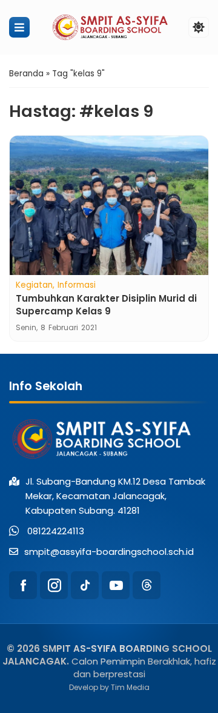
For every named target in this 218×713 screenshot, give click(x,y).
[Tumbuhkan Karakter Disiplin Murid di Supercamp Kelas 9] (109, 205)
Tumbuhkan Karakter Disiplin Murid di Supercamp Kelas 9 (106, 304)
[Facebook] (23, 585)
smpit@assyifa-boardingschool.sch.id (109, 551)
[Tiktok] (85, 585)
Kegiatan (34, 285)
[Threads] (146, 585)
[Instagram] (54, 585)
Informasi (77, 285)
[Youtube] (116, 585)
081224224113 (55, 531)
